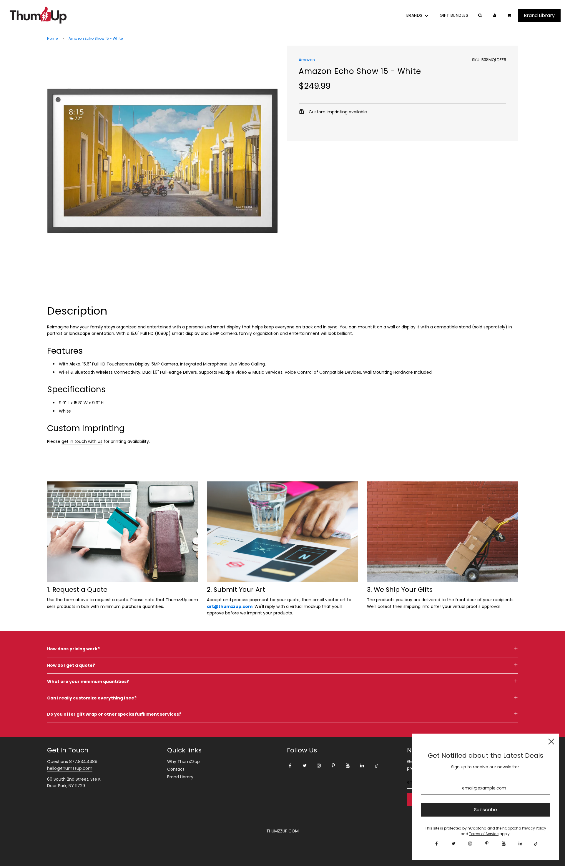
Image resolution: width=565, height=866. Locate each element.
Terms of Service (483, 833)
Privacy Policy (534, 828)
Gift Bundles (454, 15)
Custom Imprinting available (337, 112)
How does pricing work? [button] (73, 649)
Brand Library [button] (539, 15)
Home (52, 38)
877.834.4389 (83, 761)
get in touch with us (82, 441)
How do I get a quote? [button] (71, 665)
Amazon (307, 60)
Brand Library (180, 777)
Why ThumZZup (183, 761)
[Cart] (510, 15)
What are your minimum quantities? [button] (88, 681)
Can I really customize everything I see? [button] (92, 698)
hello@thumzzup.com (69, 768)
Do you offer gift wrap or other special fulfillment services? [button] (114, 714)
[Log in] (494, 15)
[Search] (480, 15)
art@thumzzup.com (229, 606)
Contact (176, 769)
